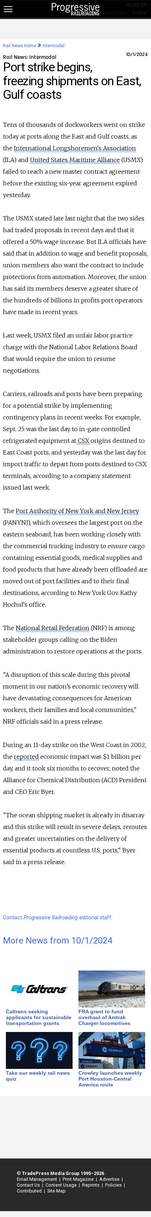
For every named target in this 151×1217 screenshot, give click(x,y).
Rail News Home (19, 45)
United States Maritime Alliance (75, 159)
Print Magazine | (78, 1179)
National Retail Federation (52, 628)
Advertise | (110, 1179)
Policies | (114, 1185)
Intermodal (54, 45)
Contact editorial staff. (58, 918)
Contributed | (30, 1191)
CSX (83, 440)
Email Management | (37, 1179)
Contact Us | (29, 1185)
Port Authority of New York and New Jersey (77, 511)
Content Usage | (61, 1185)
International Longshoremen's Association (75, 148)
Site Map (56, 1191)
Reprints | (91, 1185)
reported (26, 756)
